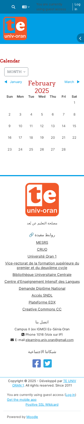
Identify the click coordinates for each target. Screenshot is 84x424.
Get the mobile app (22, 400)
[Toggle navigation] (78, 22)
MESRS (42, 242)
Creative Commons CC (42, 309)
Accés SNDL (42, 295)
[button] (13, 7)
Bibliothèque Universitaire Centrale (42, 274)
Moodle (32, 417)
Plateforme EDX (42, 302)
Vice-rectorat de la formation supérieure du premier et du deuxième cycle (42, 265)
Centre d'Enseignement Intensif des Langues (42, 281)
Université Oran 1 (42, 256)
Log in (77, 6)
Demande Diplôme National (42, 288)
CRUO (42, 249)
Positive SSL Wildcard (42, 405)
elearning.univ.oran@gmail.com (50, 340)
